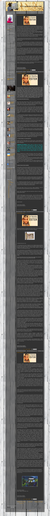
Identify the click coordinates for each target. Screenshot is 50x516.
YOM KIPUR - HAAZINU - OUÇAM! (12, 122)
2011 (8, 195)
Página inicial (30, 501)
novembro (10, 181)
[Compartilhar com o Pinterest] (36, 349)
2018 (8, 188)
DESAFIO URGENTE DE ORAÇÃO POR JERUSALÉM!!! (12, 115)
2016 (8, 190)
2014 (8, 192)
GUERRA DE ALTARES (12, 108)
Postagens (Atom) (21, 503)
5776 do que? (12, 128)
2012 (8, 194)
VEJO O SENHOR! (11, 182)
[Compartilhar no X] (34, 349)
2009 (8, 197)
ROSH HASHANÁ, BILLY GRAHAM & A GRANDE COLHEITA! (12, 154)
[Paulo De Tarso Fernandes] (7, 164)
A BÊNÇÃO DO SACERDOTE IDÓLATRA (12, 103)
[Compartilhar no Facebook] (35, 349)
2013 (8, 193)
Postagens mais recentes (21, 501)
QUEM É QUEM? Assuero (21, 213)
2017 (8, 189)
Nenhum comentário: (28, 349)
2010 (8, 196)
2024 (8, 180)
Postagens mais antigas (39, 501)
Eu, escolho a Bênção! (12, 148)
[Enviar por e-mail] (33, 349)
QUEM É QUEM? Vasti (20, 352)
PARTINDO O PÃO (9, 168)
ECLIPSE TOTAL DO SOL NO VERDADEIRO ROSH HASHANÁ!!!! (12, 135)
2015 (8, 191)
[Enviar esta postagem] (31, 349)
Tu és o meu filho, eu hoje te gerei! (12, 142)
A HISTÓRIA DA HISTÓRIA (21, 73)
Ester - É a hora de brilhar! (21, 14)
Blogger (30, 510)
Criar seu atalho (8, 165)
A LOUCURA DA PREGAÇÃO (12, 95)
